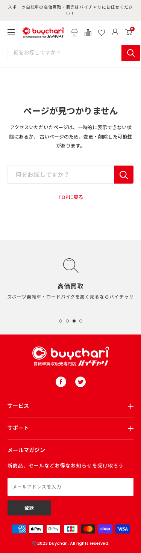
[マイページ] (115, 33)
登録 (29, 508)
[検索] (130, 53)
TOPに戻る (70, 197)
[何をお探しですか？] (123, 175)
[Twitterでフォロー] (80, 382)
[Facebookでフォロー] (61, 382)
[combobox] (64, 53)
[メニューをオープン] (11, 32)
